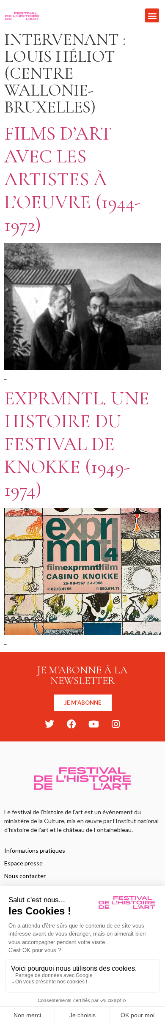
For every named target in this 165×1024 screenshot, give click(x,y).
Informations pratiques (34, 850)
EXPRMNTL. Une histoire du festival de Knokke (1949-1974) (76, 444)
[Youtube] (93, 724)
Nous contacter (25, 875)
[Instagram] (115, 724)
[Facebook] (71, 724)
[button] (152, 15)
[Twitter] (49, 724)
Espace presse (23, 863)
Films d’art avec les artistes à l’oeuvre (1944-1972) (72, 179)
